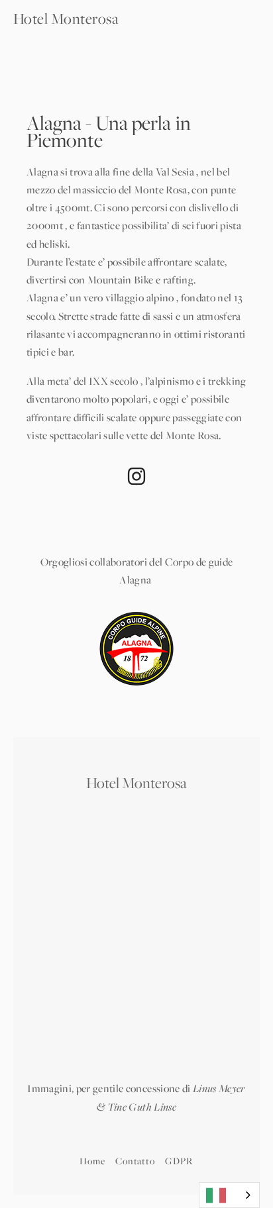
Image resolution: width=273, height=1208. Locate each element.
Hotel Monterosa (66, 18)
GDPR (179, 1160)
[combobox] (229, 1195)
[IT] (229, 1195)
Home (92, 1160)
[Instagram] (136, 476)
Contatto (135, 1160)
